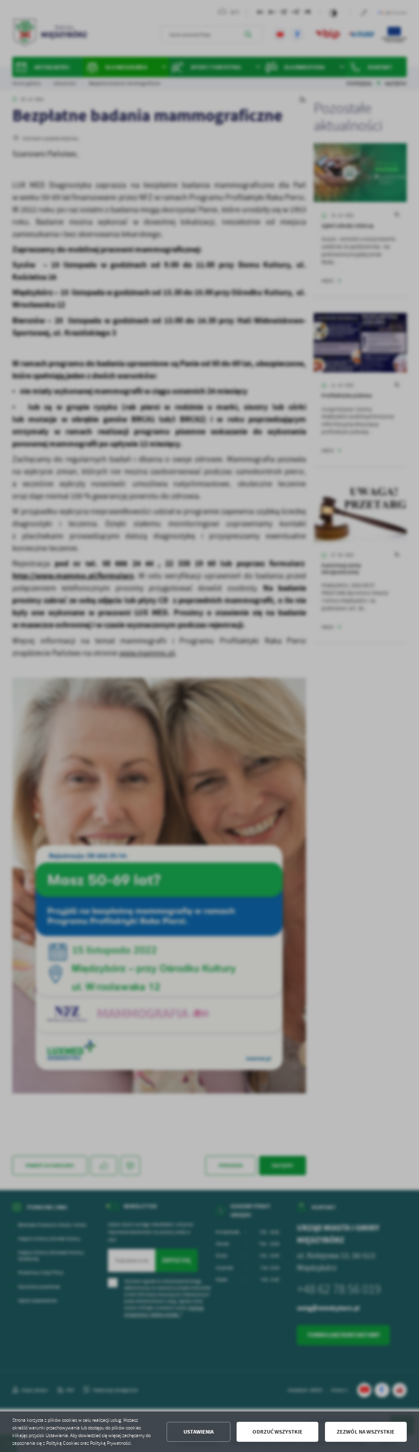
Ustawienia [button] (198, 1432)
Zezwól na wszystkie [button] (365, 1432)
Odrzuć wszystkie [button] (277, 1432)
